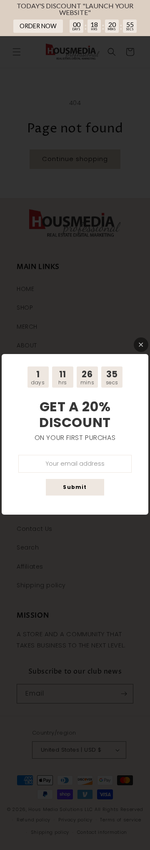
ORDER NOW (38, 25)
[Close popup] (141, 344)
